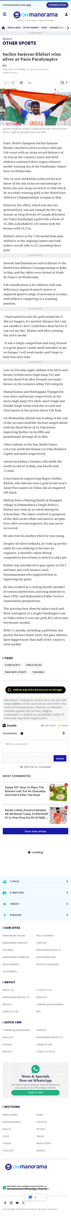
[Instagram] (11, 1202)
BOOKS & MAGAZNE (47, 964)
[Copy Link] (29, 83)
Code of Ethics (45, 1051)
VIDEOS (7, 1143)
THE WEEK (8, 950)
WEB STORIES (43, 1143)
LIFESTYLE (41, 1122)
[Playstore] (14, 1177)
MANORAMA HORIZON (15, 942)
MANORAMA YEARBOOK (16, 957)
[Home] (3, 27)
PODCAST (8, 1150)
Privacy (7, 1004)
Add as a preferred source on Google (37, 689)
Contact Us (44, 990)
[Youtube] (17, 1202)
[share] (13, 83)
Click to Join (35, 1092)
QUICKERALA (10, 971)
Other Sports (19, 43)
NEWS (44, 27)
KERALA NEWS (14, 27)
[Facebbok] (5, 1202)
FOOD (6, 1136)
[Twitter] (23, 1202)
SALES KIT (41, 1030)
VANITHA (41, 942)
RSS (38, 1011)
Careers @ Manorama (49, 1004)
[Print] (21, 83)
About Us (8, 990)
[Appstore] (38, 1177)
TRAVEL (40, 1136)
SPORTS (40, 1129)
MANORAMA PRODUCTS (16, 997)
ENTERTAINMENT (31, 27)
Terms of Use (10, 1011)
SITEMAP (7, 1044)
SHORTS (40, 1150)
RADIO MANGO (11, 964)
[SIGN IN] (66, 14)
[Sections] (4, 14)
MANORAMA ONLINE (14, 935)
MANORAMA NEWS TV (48, 950)
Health (7, 1129)
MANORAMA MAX (46, 957)
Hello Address (45, 935)
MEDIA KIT (41, 997)
